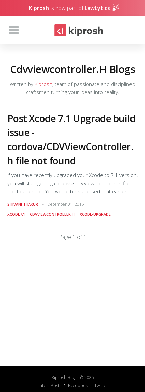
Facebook (78, 385)
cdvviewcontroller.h (52, 214)
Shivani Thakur (22, 204)
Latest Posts (49, 385)
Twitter (101, 385)
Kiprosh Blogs (65, 377)
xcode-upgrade (95, 214)
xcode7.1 (16, 214)
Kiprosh (43, 83)
